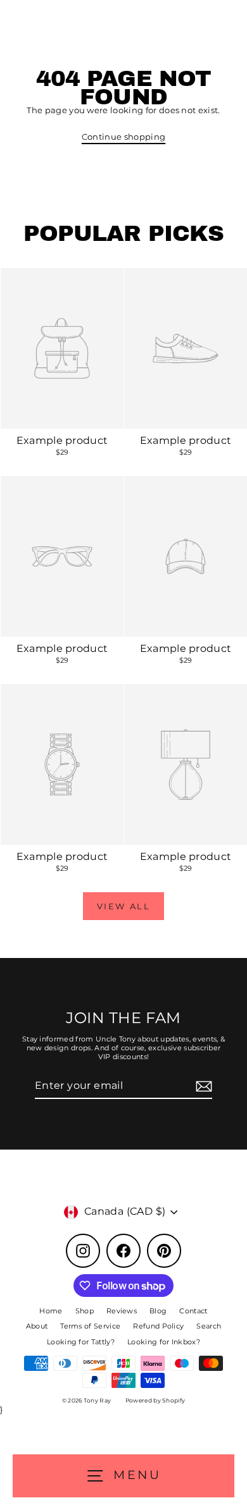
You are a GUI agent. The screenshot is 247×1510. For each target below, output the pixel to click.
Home (50, 1310)
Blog (158, 1310)
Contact (193, 1310)
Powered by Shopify (155, 1400)
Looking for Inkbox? (163, 1341)
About (37, 1326)
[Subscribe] (202, 1086)
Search (208, 1326)
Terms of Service (90, 1326)
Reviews (121, 1310)
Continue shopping (123, 137)
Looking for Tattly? (81, 1341)
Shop (84, 1310)
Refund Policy (158, 1326)
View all (124, 906)
